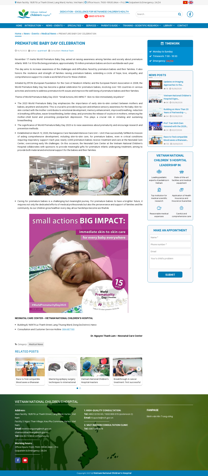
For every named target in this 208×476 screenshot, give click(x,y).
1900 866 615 (112, 414)
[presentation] (18, 368)
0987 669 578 (95, 428)
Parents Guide (109, 25)
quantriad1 (42, 50)
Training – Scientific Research (141, 25)
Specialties (74, 25)
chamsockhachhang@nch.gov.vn (31, 432)
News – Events (54, 25)
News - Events (31, 33)
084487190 (68, 329)
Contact (182, 25)
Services (91, 25)
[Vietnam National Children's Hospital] (34, 13)
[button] (77, 388)
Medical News (48, 33)
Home (19, 25)
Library (168, 25)
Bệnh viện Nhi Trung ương (160, 416)
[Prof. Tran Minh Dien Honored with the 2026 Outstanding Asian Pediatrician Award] (155, 126)
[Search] (179, 14)
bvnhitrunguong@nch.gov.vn (36, 428)
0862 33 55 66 (95, 414)
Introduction (33, 25)
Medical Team (67, 50)
